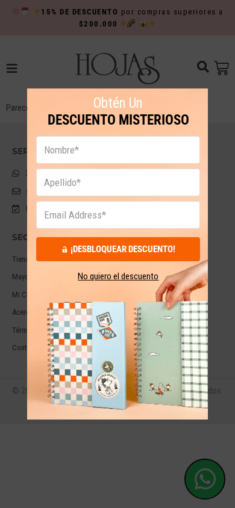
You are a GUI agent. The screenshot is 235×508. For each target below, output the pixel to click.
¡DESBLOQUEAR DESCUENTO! (122, 249)
